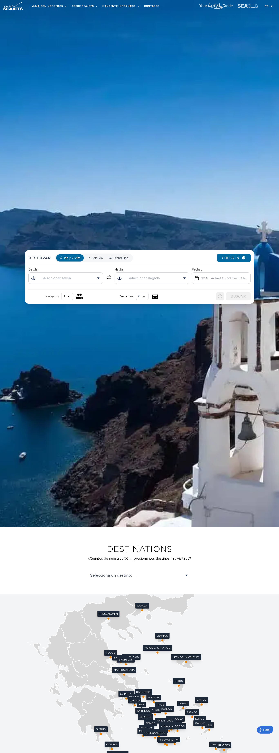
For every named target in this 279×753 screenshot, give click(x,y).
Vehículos (126, 296)
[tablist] (94, 258)
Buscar (238, 296)
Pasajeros (52, 296)
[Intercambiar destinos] (109, 277)
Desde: (33, 269)
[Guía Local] (216, 6)
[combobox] (142, 296)
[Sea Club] (248, 6)
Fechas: (197, 269)
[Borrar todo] (220, 296)
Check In (230, 258)
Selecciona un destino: (111, 575)
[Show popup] (163, 575)
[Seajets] (11, 6)
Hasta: (119, 269)
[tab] (70, 258)
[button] (157, 649)
